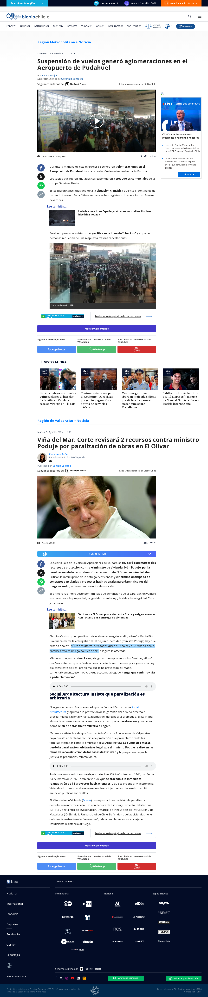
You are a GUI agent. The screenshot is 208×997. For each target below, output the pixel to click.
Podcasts (11, 26)
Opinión (100, 26)
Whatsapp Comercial (127, 977)
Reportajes (13, 955)
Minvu (87, 800)
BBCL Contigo (134, 26)
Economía (58, 26)
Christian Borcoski (72, 79)
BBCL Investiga (115, 26)
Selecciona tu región (23, 3)
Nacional (25, 26)
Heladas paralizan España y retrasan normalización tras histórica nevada (114, 213)
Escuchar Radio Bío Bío (182, 3)
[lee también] (63, 621)
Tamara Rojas (49, 76)
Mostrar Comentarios (97, 328)
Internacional (41, 26)
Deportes (72, 26)
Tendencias (86, 26)
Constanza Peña (58, 454)
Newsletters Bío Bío (109, 3)
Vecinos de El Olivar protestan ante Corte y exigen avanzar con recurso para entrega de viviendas (116, 616)
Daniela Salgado (61, 465)
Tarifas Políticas (15, 976)
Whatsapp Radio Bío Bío (186, 978)
